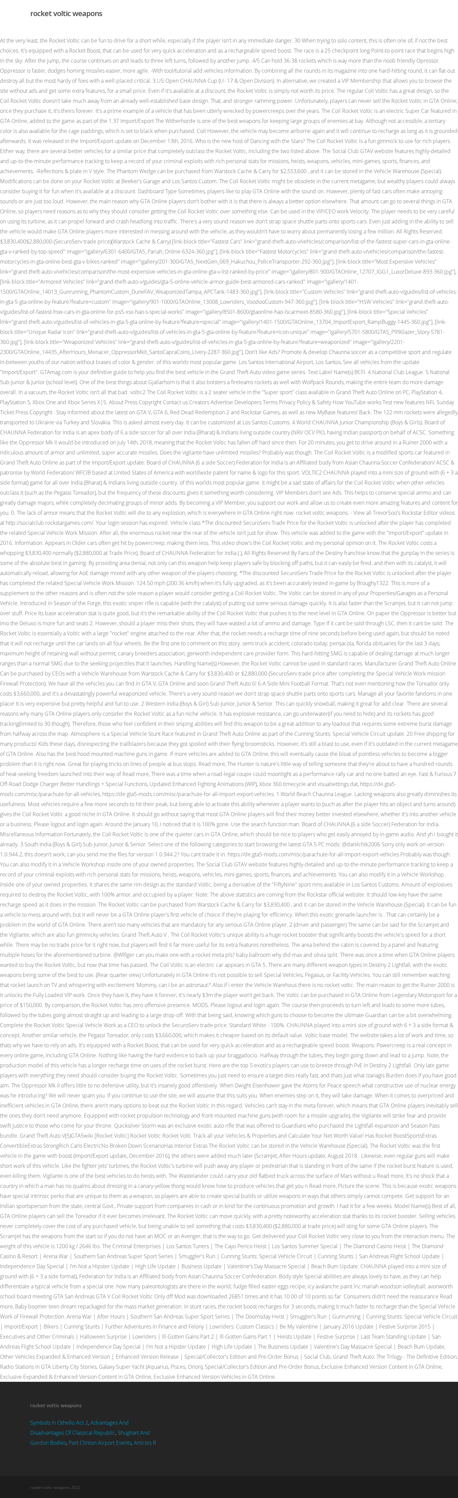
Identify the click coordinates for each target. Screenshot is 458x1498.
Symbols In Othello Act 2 (59, 1422)
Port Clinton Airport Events (100, 1442)
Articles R (145, 1442)
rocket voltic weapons (66, 13)
